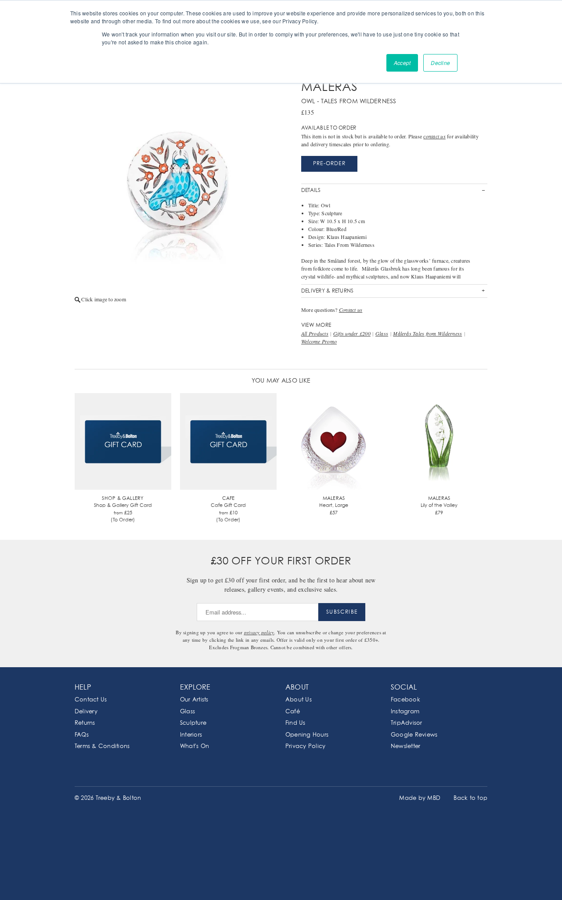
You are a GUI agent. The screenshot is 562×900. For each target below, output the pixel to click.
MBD (433, 798)
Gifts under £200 (352, 333)
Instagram (405, 712)
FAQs (82, 735)
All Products (314, 333)
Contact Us (91, 700)
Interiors (191, 735)
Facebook (405, 700)
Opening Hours (306, 735)
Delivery (86, 712)
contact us (434, 136)
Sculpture (193, 723)
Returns (85, 723)
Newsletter (405, 746)
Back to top (470, 798)
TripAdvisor (406, 723)
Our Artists (194, 700)
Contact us (350, 309)
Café (292, 712)
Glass (381, 333)
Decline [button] (440, 62)
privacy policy (259, 632)
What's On (194, 746)
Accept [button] (402, 62)
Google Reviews (414, 735)
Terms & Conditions (102, 746)
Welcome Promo (319, 341)
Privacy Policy (305, 746)
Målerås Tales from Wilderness (427, 333)
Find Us (295, 723)
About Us (298, 700)
